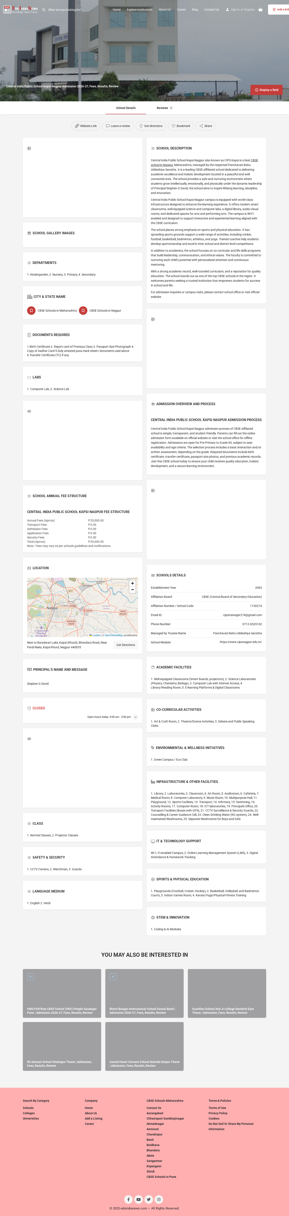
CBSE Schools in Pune (161, 1176)
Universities (31, 1118)
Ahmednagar (155, 1123)
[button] (82, 607)
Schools (28, 1108)
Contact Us (211, 9)
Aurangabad (155, 1113)
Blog (195, 9)
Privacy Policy (218, 1113)
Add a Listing (93, 1118)
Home (117, 9)
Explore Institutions (139, 9)
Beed (150, 1139)
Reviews (164, 108)
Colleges (29, 1113)
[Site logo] (21, 9)
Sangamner (154, 1161)
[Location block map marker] (79, 604)
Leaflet (96, 635)
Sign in (235, 9)
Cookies (214, 1118)
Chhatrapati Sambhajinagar (165, 1118)
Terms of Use (217, 1108)
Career (181, 9)
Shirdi (151, 1171)
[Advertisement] (82, 183)
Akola (150, 1155)
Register (249, 9)
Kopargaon (154, 1166)
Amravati (153, 1129)
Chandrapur (154, 1134)
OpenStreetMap (114, 635)
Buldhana (153, 1145)
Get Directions (126, 645)
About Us (165, 9)
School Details (126, 108)
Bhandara (153, 1150)
